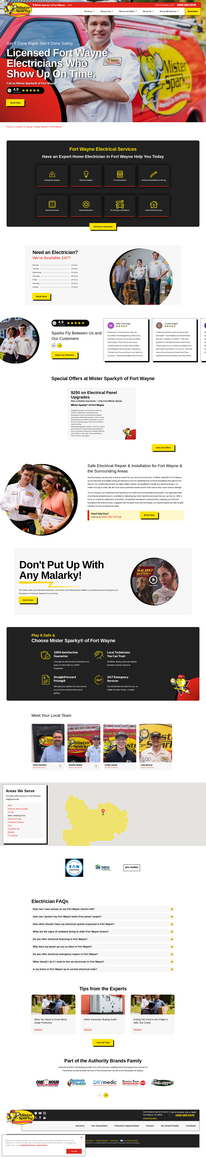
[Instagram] (44, 1113)
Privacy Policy (89, 1140)
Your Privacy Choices (131, 1140)
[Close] (81, 1137)
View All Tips (103, 1042)
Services (80, 1126)
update (70, 5)
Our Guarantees (99, 1126)
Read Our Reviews (64, 355)
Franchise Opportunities (126, 1126)
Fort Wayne (13, 835)
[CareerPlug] (35, 1113)
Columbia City (14, 829)
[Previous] (54, 345)
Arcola (10, 812)
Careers (150, 1126)
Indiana (29, 127)
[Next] (59, 345)
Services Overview (103, 226)
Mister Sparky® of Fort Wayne (48, 127)
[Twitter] (35, 1117)
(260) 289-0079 (186, 5)
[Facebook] (40, 1117)
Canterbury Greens (16, 822)
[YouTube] (40, 1113)
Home (9, 127)
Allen (10, 805)
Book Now (193, 11)
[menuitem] (89, 11)
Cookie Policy (41, 1145)
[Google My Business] (44, 1117)
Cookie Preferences (27, 1145)
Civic (10, 825)
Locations (19, 127)
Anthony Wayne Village (18, 809)
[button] (153, 581)
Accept (74, 1151)
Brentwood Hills (14, 819)
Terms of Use (114, 1140)
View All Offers (163, 447)
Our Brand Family (170, 1126)
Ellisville (11, 832)
